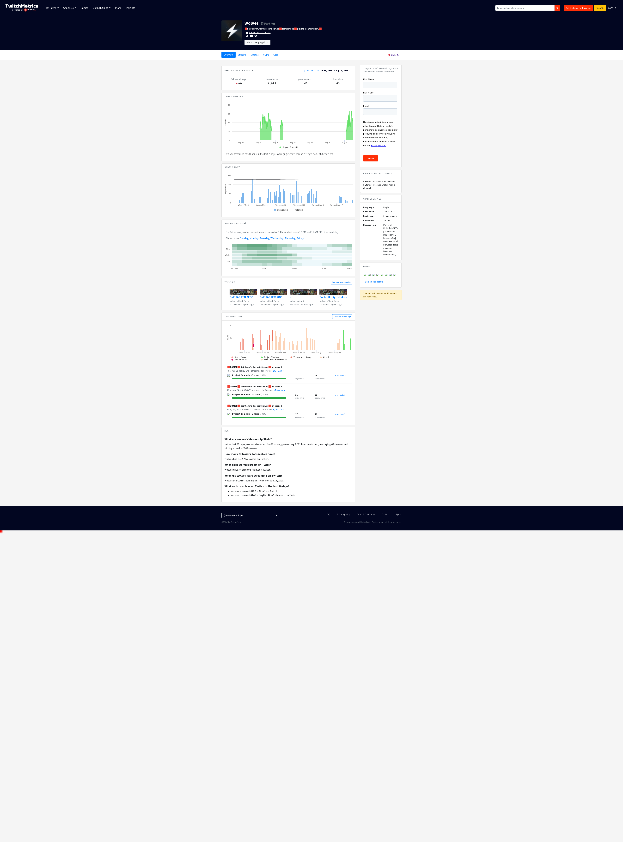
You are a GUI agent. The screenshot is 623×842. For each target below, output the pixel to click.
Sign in (399, 514)
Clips (275, 54)
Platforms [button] (51, 7)
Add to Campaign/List (257, 42)
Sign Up (600, 8)
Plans (118, 7)
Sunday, (244, 238)
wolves (251, 23)
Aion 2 (301, 301)
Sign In (612, 7)
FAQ (328, 514)
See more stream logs (342, 316)
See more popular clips (341, 282)
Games (84, 7)
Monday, (254, 238)
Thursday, (290, 238)
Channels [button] (68, 7)
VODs (266, 54)
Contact (385, 514)
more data (339, 375)
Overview (228, 54)
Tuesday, (265, 238)
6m (308, 70)
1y (304, 70)
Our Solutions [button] (101, 7)
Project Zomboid (241, 375)
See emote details (374, 281)
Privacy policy (343, 514)
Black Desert (244, 301)
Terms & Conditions (366, 514)
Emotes (255, 54)
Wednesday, (277, 238)
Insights (130, 7)
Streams (242, 54)
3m (312, 70)
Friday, (300, 238)
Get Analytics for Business (578, 7)
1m (317, 70)
